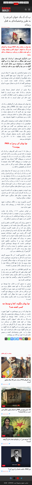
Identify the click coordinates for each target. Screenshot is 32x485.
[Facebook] (12, 339)
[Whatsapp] (9, 339)
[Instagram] (20, 339)
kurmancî (16, 2)
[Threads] (26, 339)
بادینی (10, 2)
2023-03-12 (3, 27)
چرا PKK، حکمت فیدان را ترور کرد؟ (19, 469)
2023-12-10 (5, 384)
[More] (29, 339)
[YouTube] (18, 478)
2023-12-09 (5, 414)
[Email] (23, 339)
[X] (6, 339)
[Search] (26, 9)
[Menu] (29, 9)
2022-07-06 (5, 471)
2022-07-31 (5, 443)
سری (8, 27)
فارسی (16, 4)
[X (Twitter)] (14, 478)
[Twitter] (14, 339)
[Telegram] (17, 339)
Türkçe (26, 2)
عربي (21, 2)
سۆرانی (6, 2)
